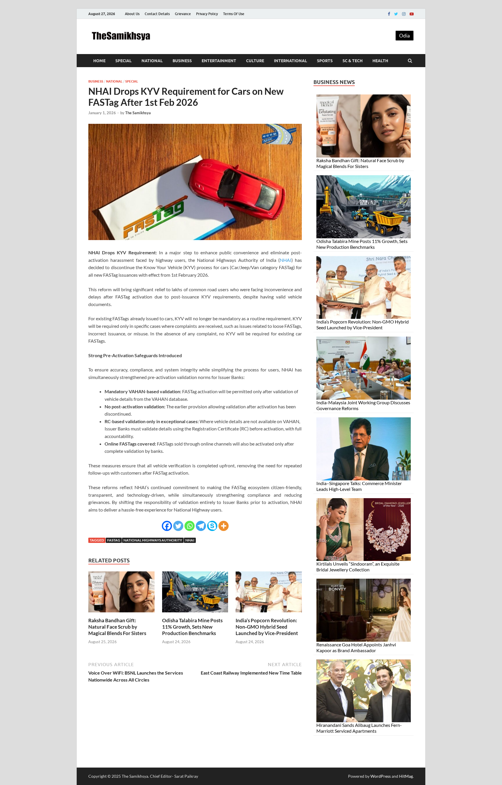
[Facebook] (389, 14)
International (290, 60)
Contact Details (157, 14)
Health (380, 60)
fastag (113, 540)
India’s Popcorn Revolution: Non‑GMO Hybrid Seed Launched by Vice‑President (267, 626)
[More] (223, 526)
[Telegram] (201, 526)
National (152, 60)
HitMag (406, 776)
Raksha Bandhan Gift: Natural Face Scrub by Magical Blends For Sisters (117, 626)
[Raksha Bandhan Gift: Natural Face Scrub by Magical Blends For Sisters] (121, 613)
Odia (404, 36)
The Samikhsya (138, 112)
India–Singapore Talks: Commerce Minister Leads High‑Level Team (359, 486)
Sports (325, 60)
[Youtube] (411, 14)
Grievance (183, 14)
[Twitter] (396, 14)
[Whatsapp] (189, 526)
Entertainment (219, 60)
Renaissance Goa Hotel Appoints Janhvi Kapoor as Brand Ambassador (356, 647)
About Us (132, 14)
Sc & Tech (353, 60)
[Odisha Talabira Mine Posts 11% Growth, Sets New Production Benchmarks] (195, 613)
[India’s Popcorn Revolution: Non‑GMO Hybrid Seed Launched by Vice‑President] (269, 613)
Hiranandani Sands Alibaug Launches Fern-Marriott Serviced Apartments (359, 728)
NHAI (285, 260)
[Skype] (212, 526)
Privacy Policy (207, 14)
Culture (255, 60)
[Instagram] (404, 14)
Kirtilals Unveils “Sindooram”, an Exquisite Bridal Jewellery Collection (357, 566)
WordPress (380, 776)
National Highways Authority (152, 540)
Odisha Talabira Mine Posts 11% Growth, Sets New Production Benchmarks (192, 626)
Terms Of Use (233, 14)
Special (123, 60)
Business (182, 60)
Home (99, 60)
